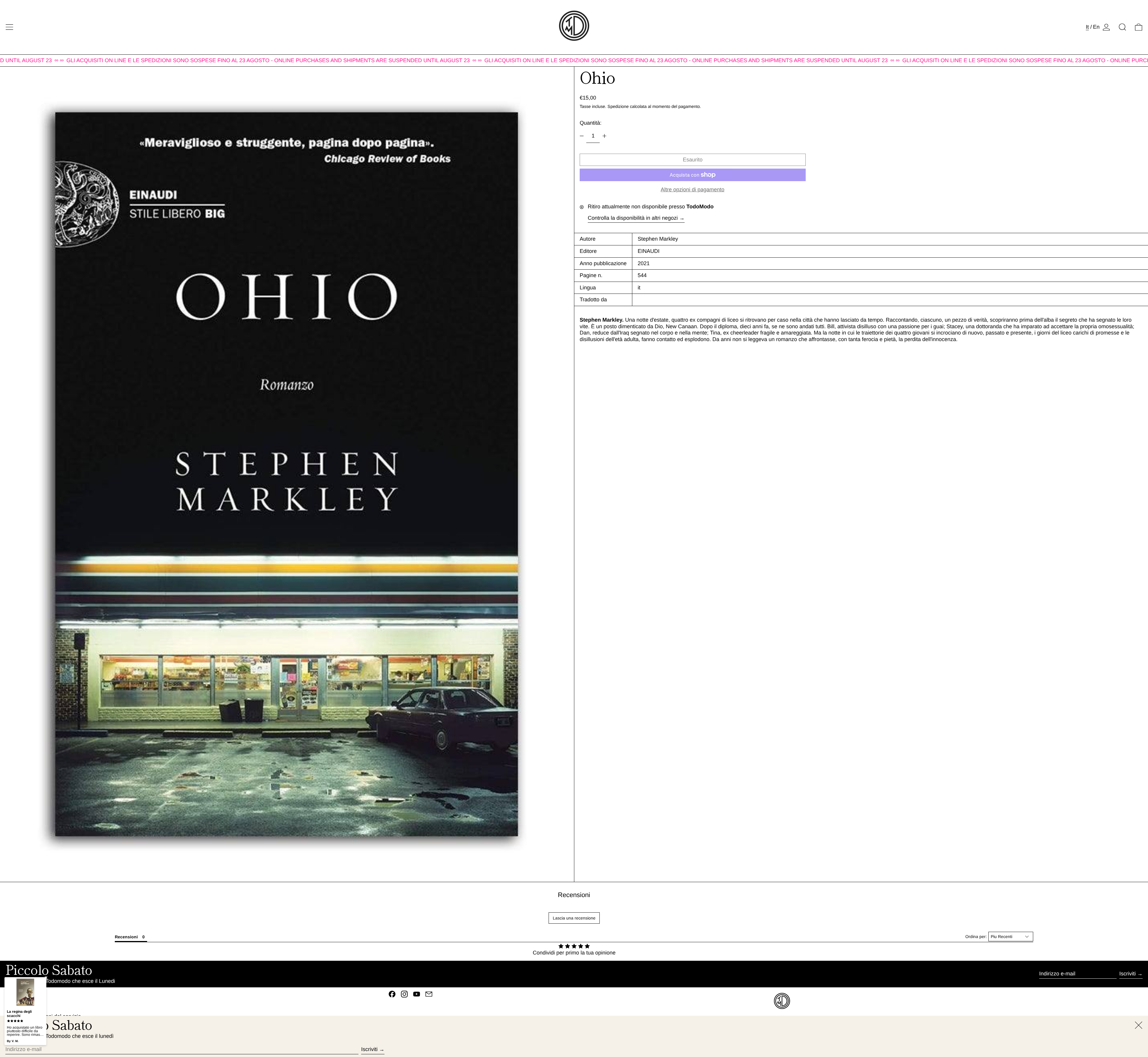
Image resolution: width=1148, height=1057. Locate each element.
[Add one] (604, 136)
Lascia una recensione (574, 918)
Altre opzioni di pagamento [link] (692, 190)
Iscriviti (1127, 974)
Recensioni (574, 895)
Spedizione (618, 106)
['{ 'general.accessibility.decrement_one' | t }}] (582, 136)
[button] (1122, 27)
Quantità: (591, 123)
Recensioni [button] (126, 936)
